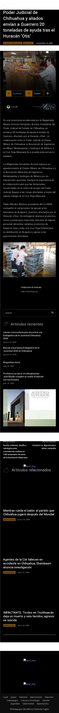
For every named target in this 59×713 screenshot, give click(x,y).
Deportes (49, 697)
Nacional (28, 43)
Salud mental (28, 703)
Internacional (36, 697)
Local (5, 697)
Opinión (46, 700)
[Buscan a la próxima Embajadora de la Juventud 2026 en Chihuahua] (51, 351)
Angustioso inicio (11, 362)
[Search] (52, 312)
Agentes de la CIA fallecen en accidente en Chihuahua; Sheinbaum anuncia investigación (27, 563)
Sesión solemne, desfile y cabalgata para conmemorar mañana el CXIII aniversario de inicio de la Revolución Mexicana (15, 451)
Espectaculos (43, 703)
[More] (47, 93)
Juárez (13, 697)
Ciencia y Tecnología (30, 700)
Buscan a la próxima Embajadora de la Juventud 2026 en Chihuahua (21, 349)
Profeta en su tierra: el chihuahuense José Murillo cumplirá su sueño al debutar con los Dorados (23, 376)
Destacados (9, 519)
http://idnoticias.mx (29, 291)
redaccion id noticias (31, 287)
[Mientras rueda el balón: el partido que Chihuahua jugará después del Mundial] (29, 491)
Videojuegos (12, 700)
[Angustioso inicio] (51, 364)
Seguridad (15, 703)
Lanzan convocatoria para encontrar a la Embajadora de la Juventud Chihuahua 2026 (22, 335)
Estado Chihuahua (12, 43)
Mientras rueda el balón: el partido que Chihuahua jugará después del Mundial (28, 512)
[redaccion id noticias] (10, 293)
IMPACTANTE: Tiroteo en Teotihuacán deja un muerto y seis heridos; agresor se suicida (29, 616)
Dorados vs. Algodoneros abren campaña (44, 447)
